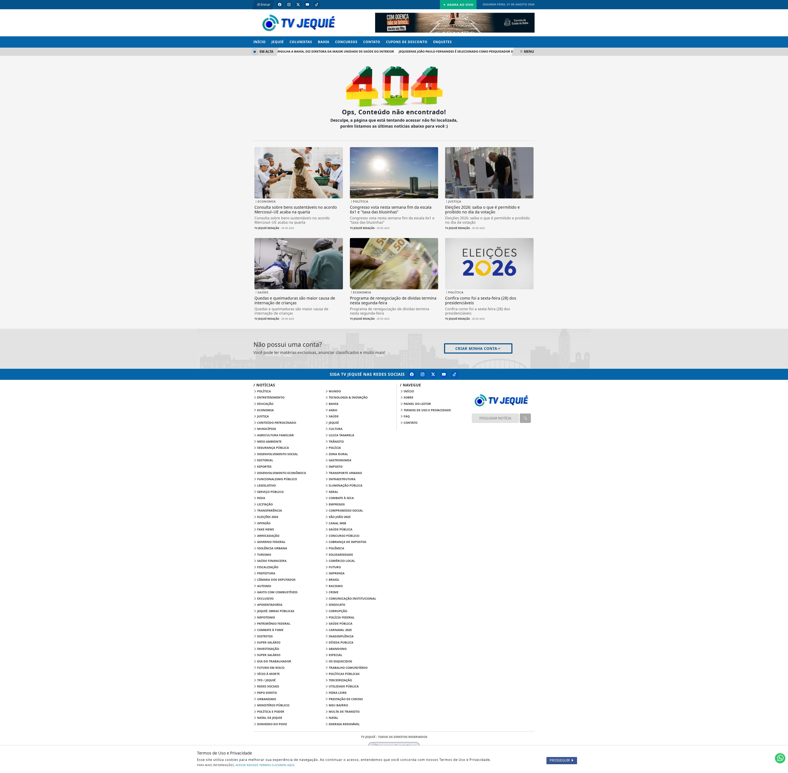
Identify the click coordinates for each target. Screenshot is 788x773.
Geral (333, 492)
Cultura (335, 429)
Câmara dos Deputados (276, 580)
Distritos (264, 636)
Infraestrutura (341, 479)
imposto (335, 466)
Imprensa (336, 573)
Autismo (263, 586)
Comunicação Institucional (352, 598)
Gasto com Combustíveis (277, 592)
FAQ (406, 416)
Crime (333, 592)
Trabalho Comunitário (348, 668)
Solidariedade (340, 555)
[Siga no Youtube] (307, 4)
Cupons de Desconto (406, 42)
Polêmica (336, 548)
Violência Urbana (271, 548)
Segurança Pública (272, 448)
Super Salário (268, 642)
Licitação (264, 504)
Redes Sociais (267, 686)
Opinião (263, 523)
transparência (269, 510)
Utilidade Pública (343, 686)
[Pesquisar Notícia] (525, 418)
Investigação (267, 649)
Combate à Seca (341, 498)
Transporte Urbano (345, 473)
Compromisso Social (345, 510)
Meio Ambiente (269, 441)
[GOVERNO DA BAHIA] (455, 22)
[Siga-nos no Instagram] (422, 374)
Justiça (262, 416)
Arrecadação (267, 536)
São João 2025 (339, 517)
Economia (265, 410)
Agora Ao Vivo (459, 5)
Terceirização (340, 680)
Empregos (336, 504)
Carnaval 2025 (340, 630)
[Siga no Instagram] (289, 4)
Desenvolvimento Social (277, 454)
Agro (332, 410)
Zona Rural (338, 454)
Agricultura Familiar (275, 435)
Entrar (265, 4)
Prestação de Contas (345, 699)
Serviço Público (270, 492)
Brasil (333, 580)
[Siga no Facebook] (279, 4)
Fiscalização (267, 567)
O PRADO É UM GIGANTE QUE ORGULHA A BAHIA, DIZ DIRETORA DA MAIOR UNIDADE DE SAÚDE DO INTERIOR (298, 51)
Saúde (333, 416)
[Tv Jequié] (298, 22)
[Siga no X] (298, 4)
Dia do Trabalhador (273, 661)
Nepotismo (265, 617)
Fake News (265, 529)
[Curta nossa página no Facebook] (412, 374)
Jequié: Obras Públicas (275, 611)
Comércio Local (341, 561)
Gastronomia (339, 460)
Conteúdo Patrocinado (276, 423)
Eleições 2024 (267, 517)
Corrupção (337, 611)
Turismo (263, 555)
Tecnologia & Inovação (348, 397)
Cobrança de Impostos (347, 542)
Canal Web (337, 523)
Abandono (337, 649)
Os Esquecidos (340, 661)
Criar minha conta (476, 348)
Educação (264, 404)
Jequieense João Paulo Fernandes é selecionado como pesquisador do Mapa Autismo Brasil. (460, 51)
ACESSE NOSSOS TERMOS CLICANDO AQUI (265, 765)
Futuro (334, 567)
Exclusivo (265, 598)
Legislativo (266, 485)
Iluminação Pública (345, 485)
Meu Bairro (338, 705)
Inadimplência (341, 636)
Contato (371, 42)
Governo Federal (270, 542)
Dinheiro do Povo (271, 724)
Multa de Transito (344, 711)
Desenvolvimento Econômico (281, 473)
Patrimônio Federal (273, 623)
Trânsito (336, 441)
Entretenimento (270, 397)
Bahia (323, 42)
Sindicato (336, 605)
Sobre (408, 397)
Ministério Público (272, 705)
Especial (335, 655)
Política (263, 391)
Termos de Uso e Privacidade (427, 410)
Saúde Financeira (271, 561)
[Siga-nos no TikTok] (454, 374)
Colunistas (301, 42)
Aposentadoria (269, 605)
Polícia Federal (341, 617)
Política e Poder (270, 711)
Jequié (277, 42)
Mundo (334, 391)
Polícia (334, 448)
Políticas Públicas (344, 674)
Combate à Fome (269, 630)
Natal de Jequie (269, 718)
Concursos (346, 42)
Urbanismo (266, 699)
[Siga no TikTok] (316, 4)
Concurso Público (343, 536)
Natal (333, 718)
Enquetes (442, 42)
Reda (260, 498)
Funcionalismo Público (276, 479)
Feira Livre (337, 693)
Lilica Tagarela (341, 435)
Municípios (266, 429)
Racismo (335, 586)
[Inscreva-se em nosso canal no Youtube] (444, 374)
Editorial (264, 460)
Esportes (263, 466)
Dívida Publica (340, 642)
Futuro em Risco (270, 668)
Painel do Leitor (417, 404)
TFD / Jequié (266, 680)
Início (259, 42)
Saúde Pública (340, 529)
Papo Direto (266, 693)
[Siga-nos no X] (433, 374)
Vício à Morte (268, 674)
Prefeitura (265, 573)
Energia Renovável (344, 724)
